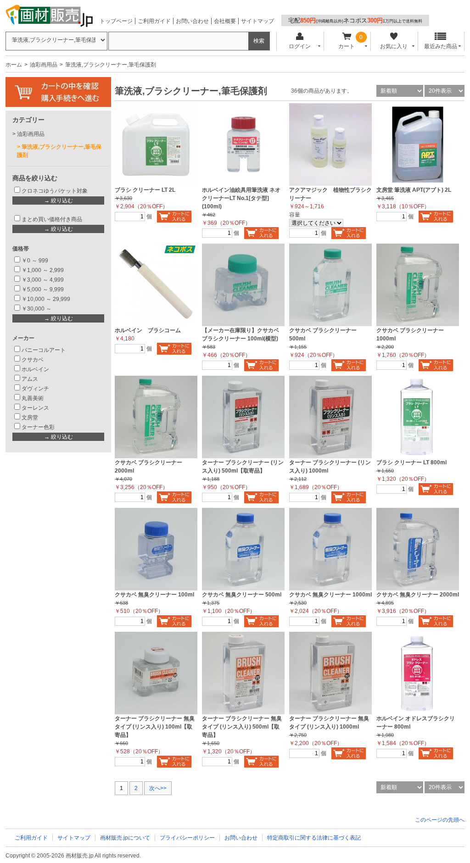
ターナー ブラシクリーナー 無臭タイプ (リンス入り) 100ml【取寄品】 (155, 726)
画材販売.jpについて (125, 838)
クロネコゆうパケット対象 (55, 191)
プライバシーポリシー (187, 838)
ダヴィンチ (35, 388)
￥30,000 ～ (37, 309)
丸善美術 (33, 398)
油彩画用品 (43, 64)
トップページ (116, 21)
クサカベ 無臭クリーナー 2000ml (417, 594)
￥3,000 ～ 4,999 (43, 280)
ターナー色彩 (38, 427)
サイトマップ (257, 21)
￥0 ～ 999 (35, 260)
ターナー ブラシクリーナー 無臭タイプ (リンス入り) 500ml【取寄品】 (242, 726)
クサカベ (33, 359)
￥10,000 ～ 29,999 (46, 299)
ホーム (14, 64)
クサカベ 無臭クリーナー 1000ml (330, 594)
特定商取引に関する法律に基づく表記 (314, 838)
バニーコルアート (44, 350)
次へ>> (158, 788)
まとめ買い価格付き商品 (52, 219)
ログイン (300, 46)
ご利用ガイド (154, 21)
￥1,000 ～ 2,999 (43, 270)
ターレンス (35, 408)
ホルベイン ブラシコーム (148, 330)
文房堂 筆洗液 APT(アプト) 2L (413, 190)
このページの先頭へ (439, 820)
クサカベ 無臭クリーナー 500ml (241, 594)
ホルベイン (35, 369)
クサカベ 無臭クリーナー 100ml (154, 594)
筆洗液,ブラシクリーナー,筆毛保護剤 (59, 151)
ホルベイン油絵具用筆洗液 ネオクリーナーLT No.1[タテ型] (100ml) (241, 198)
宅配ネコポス (355, 20)
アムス (30, 379)
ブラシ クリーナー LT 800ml (411, 462)
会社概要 (225, 21)
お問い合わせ (192, 21)
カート (346, 46)
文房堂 (30, 417)
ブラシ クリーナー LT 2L (145, 190)
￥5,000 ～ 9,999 (43, 289)
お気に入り (394, 46)
